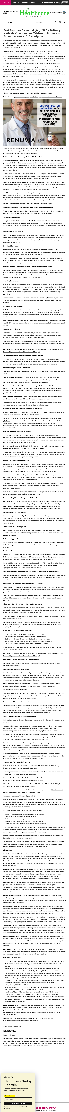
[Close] (33, 1075)
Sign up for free (18, 1103)
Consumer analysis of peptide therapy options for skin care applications (38, 97)
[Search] (56, 22)
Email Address (9, 1096)
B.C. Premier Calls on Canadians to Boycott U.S (18, 3)
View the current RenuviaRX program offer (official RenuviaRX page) (27, 93)
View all (65, 2)
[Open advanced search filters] (60, 22)
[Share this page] (64, 22)
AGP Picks (5, 3)
